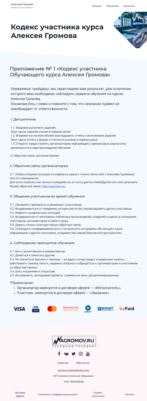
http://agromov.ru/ (54, 186)
